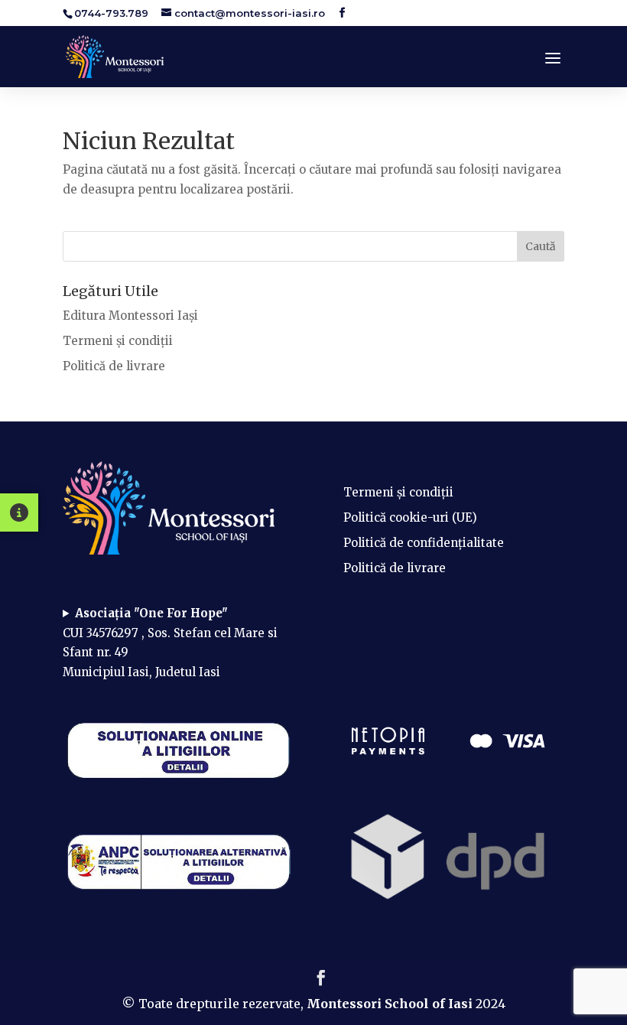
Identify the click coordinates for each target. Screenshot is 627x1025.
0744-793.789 (111, 13)
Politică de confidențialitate (423, 542)
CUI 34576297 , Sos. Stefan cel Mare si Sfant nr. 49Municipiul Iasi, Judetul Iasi (170, 642)
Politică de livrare (114, 366)
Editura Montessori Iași (130, 315)
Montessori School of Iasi (391, 1003)
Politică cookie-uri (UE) (410, 517)
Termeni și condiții (118, 341)
